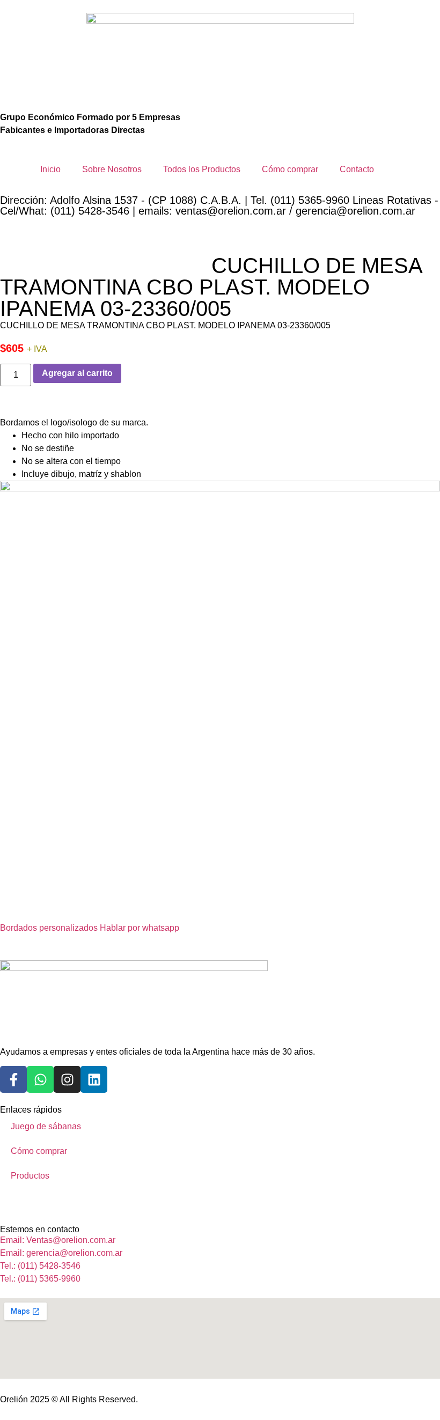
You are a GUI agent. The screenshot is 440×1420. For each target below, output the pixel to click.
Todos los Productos (201, 169)
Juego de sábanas (46, 1126)
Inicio (50, 169)
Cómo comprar (290, 169)
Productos (30, 1175)
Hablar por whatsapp (139, 927)
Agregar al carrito (77, 373)
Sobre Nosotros (112, 169)
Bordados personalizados (49, 927)
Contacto (357, 169)
